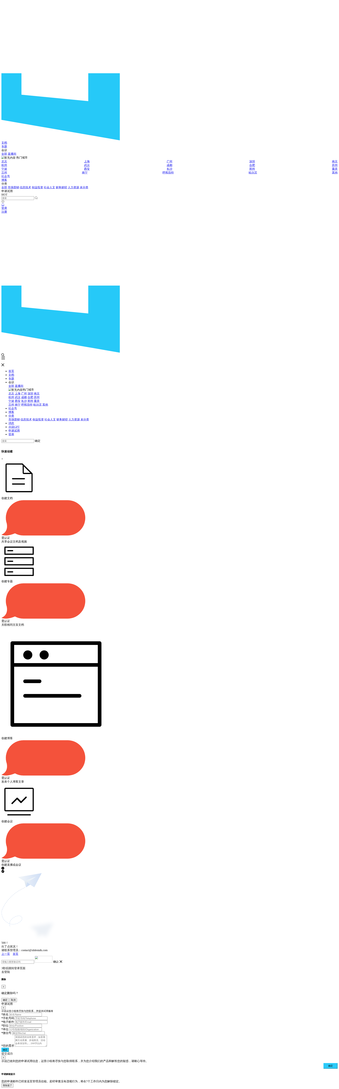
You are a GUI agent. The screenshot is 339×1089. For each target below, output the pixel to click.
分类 (11, 415)
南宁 (85, 172)
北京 (4, 161)
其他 (335, 172)
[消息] (2, 204)
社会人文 (49, 187)
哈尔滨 (253, 172)
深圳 (252, 161)
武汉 (87, 165)
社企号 (5, 176)
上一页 (5, 953)
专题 (4, 146)
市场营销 (13, 187)
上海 (87, 161)
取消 (13, 1000)
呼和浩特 (168, 172)
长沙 (169, 168)
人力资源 (73, 187)
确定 (37, 440)
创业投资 (37, 187)
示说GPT (14, 426)
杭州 (4, 165)
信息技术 (25, 187)
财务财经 (61, 187)
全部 (4, 153)
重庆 (335, 168)
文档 (4, 142)
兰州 (4, 172)
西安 (87, 168)
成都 (169, 165)
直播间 (12, 153)
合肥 (252, 165)
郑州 (252, 168)
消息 (11, 423)
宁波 (4, 168)
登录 (4, 208)
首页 (11, 371)
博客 (4, 179)
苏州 (335, 165)
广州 (169, 161)
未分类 (84, 187)
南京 (335, 161)
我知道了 (7, 1085)
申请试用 (14, 430)
